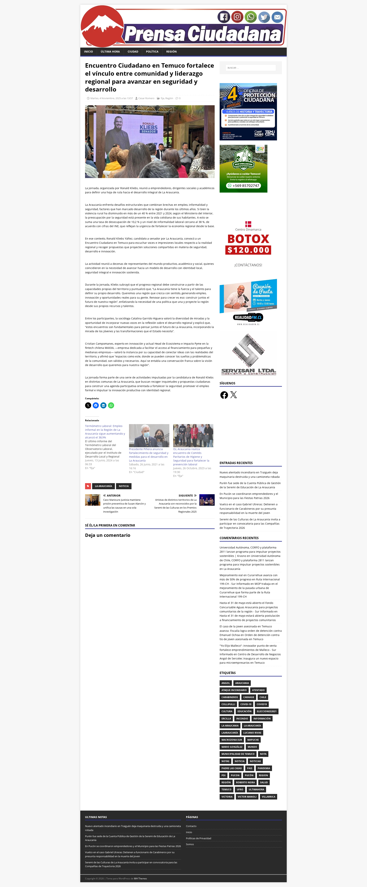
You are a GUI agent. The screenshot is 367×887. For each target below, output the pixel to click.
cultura (227, 711)
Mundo (252, 746)
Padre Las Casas (232, 768)
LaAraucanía (230, 732)
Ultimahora (256, 789)
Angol (226, 683)
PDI (224, 775)
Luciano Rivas (252, 732)
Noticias (255, 761)
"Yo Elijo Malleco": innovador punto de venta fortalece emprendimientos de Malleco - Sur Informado (248, 650)
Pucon (235, 775)
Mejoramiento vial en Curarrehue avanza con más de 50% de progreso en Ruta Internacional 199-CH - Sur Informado (250, 579)
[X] (233, 395)
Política (152, 51)
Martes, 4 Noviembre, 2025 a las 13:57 (111, 98)
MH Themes (140, 878)
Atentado (258, 690)
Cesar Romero (146, 98)
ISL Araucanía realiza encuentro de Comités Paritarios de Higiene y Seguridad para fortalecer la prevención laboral (191, 456)
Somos (190, 844)
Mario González (232, 746)
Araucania (242, 683)
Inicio (88, 51)
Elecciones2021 (267, 711)
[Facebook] (224, 395)
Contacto (191, 826)
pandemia (264, 768)
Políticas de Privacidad (198, 838)
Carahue (248, 697)
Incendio (242, 718)
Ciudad (133, 51)
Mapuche (253, 739)
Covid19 (262, 704)
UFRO (240, 789)
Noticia (124, 486)
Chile (263, 697)
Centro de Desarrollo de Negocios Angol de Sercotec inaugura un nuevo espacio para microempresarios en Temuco (250, 658)
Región (171, 51)
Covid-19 (245, 704)
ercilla (226, 718)
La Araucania (230, 725)
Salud (264, 782)
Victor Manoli (247, 796)
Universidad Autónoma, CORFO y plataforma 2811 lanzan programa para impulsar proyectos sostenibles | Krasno (250, 552)
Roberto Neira (245, 782)
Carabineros (230, 697)
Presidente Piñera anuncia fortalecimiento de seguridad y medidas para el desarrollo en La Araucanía (148, 454)
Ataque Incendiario (234, 690)
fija (162, 98)
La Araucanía (103, 486)
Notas (225, 761)
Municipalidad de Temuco (238, 754)
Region (263, 775)
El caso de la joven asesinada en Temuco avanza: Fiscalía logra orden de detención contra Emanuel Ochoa (251, 631)
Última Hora (110, 51)
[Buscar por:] (251, 68)
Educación (245, 711)
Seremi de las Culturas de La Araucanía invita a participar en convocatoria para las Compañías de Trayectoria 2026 (250, 524)
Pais (249, 768)
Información (262, 718)
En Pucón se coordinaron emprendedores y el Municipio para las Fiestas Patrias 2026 (133, 846)
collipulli (228, 704)
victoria (227, 796)
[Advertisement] (251, 432)
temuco (226, 789)
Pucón (249, 775)
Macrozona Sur (232, 739)
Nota (263, 754)
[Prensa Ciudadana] (183, 45)
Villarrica (268, 796)
